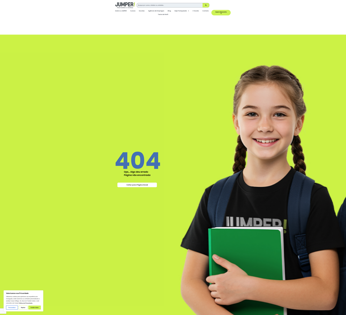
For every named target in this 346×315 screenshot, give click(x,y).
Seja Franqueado (180, 11)
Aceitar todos (35, 307)
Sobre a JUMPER (121, 11)
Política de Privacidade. (26, 303)
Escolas (142, 11)
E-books (196, 11)
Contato (205, 11)
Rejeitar (23, 307)
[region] (23, 300)
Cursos (132, 11)
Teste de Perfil (163, 14)
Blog (169, 11)
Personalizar (12, 307)
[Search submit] (206, 5)
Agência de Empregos (156, 11)
